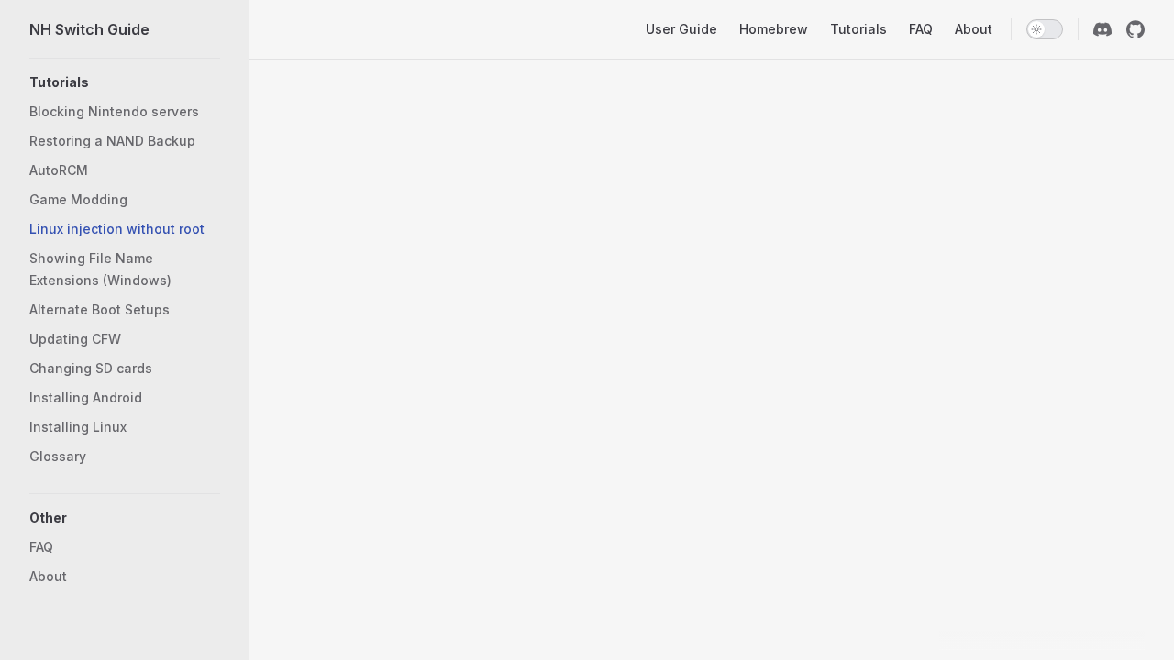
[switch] (1044, 29)
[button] (124, 518)
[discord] (1102, 29)
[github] (1135, 29)
